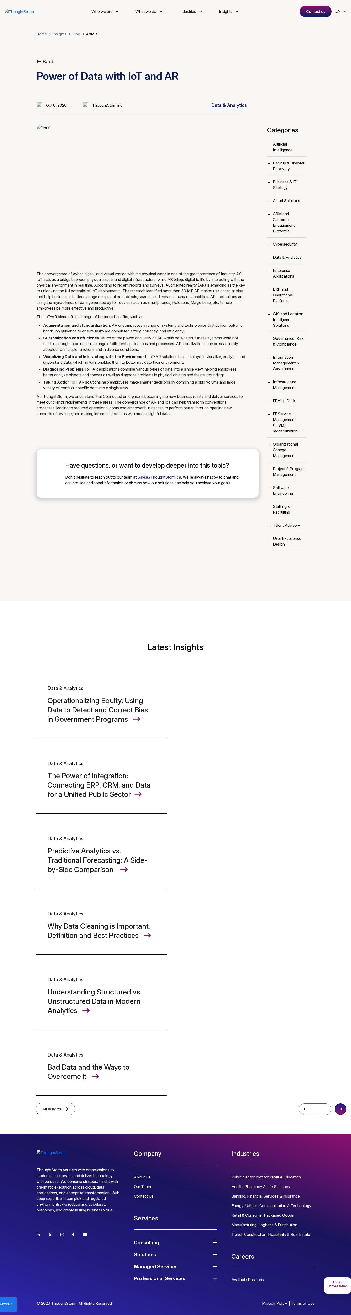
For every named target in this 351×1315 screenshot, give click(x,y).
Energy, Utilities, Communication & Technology (271, 1205)
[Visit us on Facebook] (73, 1234)
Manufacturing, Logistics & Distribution (264, 1224)
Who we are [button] (101, 11)
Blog (76, 34)
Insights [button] (225, 11)
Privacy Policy (274, 1303)
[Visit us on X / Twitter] (50, 1234)
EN (337, 11)
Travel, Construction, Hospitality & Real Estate (270, 1234)
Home (42, 34)
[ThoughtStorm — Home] (19, 11)
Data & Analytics (229, 105)
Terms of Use (302, 1303)
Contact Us (144, 1196)
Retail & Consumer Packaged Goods (262, 1215)
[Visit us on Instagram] (62, 1234)
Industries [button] (187, 11)
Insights (59, 34)
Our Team (142, 1186)
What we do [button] (145, 11)
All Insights (52, 1109)
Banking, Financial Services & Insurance (265, 1196)
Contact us (315, 11)
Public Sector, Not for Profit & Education (266, 1177)
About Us (142, 1177)
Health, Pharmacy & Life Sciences (260, 1186)
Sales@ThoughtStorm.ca (159, 477)
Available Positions (247, 1279)
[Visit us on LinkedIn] (38, 1234)
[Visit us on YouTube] (85, 1234)
